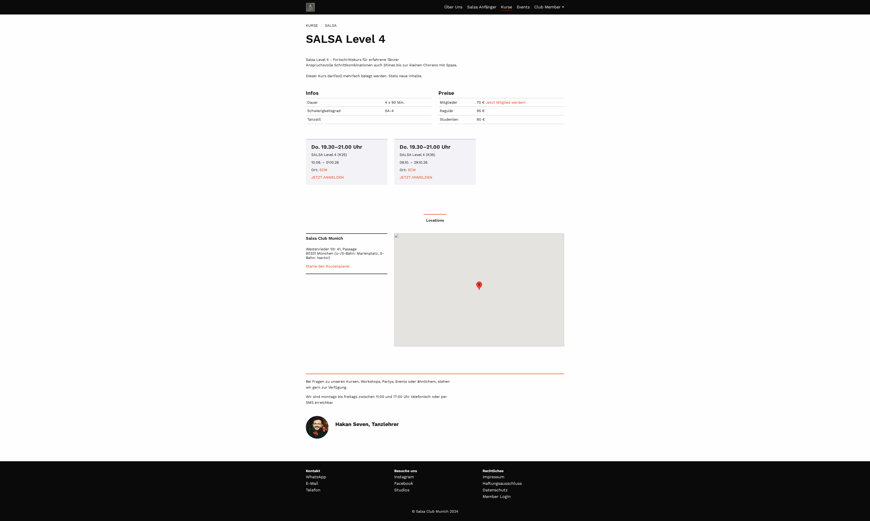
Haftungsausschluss (502, 483)
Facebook (403, 483)
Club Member (547, 7)
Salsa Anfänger (481, 7)
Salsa (331, 25)
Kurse (506, 7)
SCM (323, 170)
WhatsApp (316, 476)
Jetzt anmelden (327, 177)
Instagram (404, 476)
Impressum (493, 476)
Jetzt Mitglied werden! (505, 102)
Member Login (497, 496)
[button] (479, 286)
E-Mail (312, 483)
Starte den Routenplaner (328, 266)
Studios (401, 490)
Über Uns (453, 7)
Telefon (313, 490)
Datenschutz (495, 490)
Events (523, 7)
